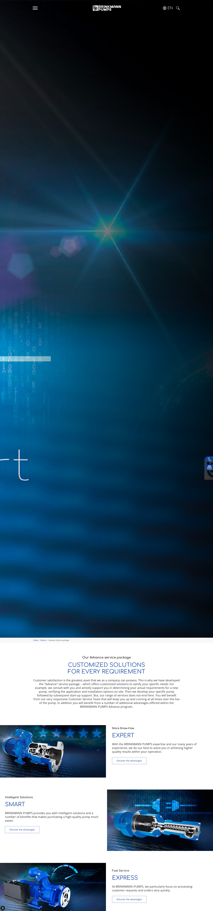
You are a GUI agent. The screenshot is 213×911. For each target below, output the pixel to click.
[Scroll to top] (208, 901)
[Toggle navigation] (35, 8)
